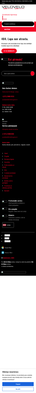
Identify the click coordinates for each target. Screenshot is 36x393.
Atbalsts (11, 215)
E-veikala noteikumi (10, 173)
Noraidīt (18, 389)
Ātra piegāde (12, 209)
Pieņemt (18, 384)
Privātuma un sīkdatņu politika (7, 187)
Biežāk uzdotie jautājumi (7, 182)
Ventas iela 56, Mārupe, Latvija (10, 92)
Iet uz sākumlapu (9, 51)
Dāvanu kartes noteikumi (7, 177)
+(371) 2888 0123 (8, 96)
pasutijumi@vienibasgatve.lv (10, 100)
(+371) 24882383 (8, 134)
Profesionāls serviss (15, 201)
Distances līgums (9, 159)
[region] (18, 381)
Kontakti (6, 191)
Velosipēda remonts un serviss (10, 129)
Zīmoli (6, 153)
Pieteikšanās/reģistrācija (9, 15)
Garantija (7, 162)
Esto (5, 170)
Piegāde (6, 156)
